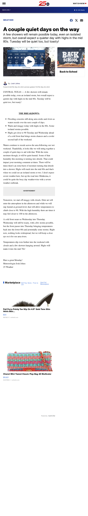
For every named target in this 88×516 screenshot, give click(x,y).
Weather (8, 20)
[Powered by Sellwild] (51, 416)
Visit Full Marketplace (44, 283)
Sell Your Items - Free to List (29, 283)
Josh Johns (15, 83)
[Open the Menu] (4, 3)
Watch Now (79, 3)
